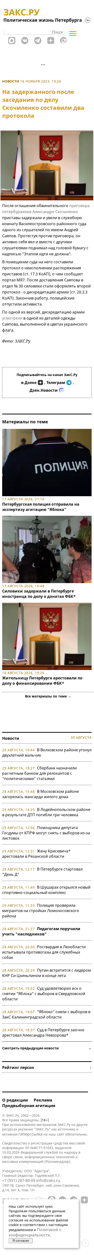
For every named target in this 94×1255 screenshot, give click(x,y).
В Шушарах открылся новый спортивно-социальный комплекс (46, 890)
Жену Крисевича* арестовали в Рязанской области (36, 853)
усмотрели (12, 318)
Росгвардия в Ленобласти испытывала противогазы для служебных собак (44, 952)
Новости (10, 81)
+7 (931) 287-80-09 (18, 1180)
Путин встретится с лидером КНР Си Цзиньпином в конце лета (46, 973)
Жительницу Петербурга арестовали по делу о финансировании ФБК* (42, 680)
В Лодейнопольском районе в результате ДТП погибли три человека (46, 812)
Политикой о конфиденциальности (35, 1232)
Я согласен (21, 1240)
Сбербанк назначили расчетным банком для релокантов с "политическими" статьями (39, 773)
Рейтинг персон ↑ (47, 1067)
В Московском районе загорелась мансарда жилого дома (40, 794)
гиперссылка (31, 1134)
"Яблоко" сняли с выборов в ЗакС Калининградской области (46, 1014)
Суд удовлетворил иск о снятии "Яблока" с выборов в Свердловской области (43, 994)
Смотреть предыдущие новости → (47, 1048)
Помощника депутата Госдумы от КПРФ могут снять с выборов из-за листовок (46, 833)
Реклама (43, 1100)
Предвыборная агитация (28, 1105)
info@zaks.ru (48, 1180)
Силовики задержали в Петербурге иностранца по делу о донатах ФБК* (39, 593)
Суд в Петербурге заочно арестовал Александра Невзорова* (43, 1032)
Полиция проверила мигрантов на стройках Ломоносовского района (40, 911)
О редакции (15, 1100)
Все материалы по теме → (48, 696)
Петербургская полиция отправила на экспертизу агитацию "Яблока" (40, 507)
